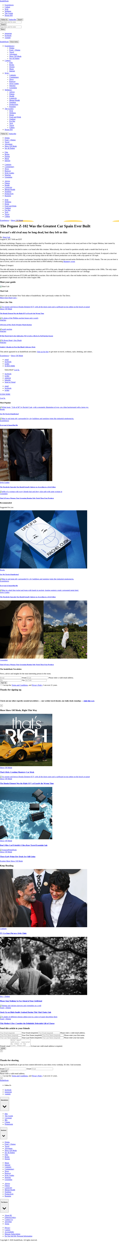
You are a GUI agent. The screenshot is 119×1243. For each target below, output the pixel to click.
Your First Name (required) (32, 1035)
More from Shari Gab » (8, 298)
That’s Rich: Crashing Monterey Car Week (17, 772)
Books (11, 65)
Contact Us (9, 1220)
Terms (7, 1224)
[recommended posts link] (26, 765)
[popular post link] (44, 407)
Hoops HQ (9, 15)
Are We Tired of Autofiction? (9, 414)
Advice (12, 92)
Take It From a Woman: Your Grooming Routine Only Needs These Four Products (27, 498)
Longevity (13, 98)
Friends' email (5, 1046)
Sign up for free (43, 352)
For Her (12, 121)
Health (11, 96)
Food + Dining (14, 50)
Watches (12, 86)
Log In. (17, 370)
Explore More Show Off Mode (11, 861)
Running (12, 107)
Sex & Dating (14, 58)
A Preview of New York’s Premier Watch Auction (16, 325)
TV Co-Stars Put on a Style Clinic (13, 933)
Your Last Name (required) (32, 1038)
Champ (7, 1122)
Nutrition (12, 102)
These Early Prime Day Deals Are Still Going (17, 857)
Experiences (9, 5)
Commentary (14, 77)
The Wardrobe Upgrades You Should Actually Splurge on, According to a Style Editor (28, 487)
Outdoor (12, 119)
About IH (8, 1215)
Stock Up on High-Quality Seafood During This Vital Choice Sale (25, 1012)
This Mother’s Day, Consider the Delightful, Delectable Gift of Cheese (27, 1023)
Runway (12, 81)
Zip (23, 680)
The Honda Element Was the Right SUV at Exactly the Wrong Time (22, 313)
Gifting (12, 127)
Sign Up (3, 683)
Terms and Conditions (20, 685)
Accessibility (9, 1232)
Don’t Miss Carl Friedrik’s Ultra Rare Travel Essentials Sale (23, 845)
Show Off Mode (15, 56)
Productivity (13, 104)
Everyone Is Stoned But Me (9, 425)
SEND (3, 1048)
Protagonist (9, 1124)
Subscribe (12, 19)
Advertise (8, 1222)
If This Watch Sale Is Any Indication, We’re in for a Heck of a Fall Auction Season (26, 336)
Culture (7, 7)
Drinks (11, 48)
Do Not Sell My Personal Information (18, 1236)
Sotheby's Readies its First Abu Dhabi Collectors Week (17, 347)
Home (11, 115)
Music (11, 69)
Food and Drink (15, 117)
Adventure (13, 54)
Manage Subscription (12, 1234)
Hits (6, 1114)
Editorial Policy (10, 1217)
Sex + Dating (5, 996)
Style (6, 9)
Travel (11, 52)
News (11, 79)
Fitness (11, 94)
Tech (11, 123)
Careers (7, 1230)
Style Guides (14, 84)
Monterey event (69, 261)
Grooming (13, 88)
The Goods (9, 13)
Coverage (8, 1118)
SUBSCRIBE (10, 366)
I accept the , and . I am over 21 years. (30, 685)
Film (11, 63)
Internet (12, 71)
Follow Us (4, 19)
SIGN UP (4, 1071)
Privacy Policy (37, 685)
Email (24, 678)
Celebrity (12, 75)
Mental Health (14, 100)
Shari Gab (6, 237)
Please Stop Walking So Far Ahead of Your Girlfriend (21, 1001)
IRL (6, 1120)
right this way (89, 701)
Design (12, 67)
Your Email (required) (30, 1033)
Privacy (7, 1228)
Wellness (8, 11)
